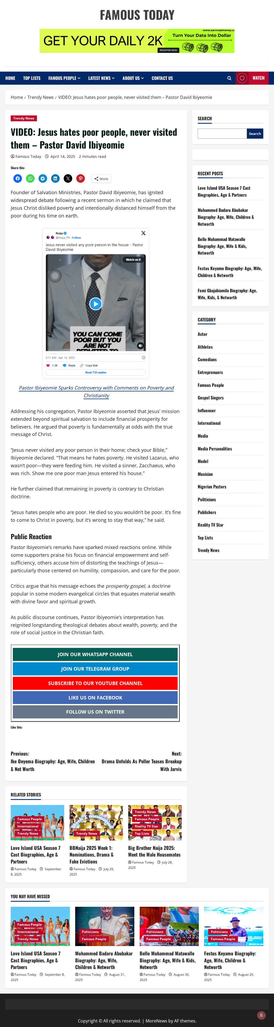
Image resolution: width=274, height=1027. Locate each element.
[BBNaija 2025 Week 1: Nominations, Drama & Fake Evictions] (96, 823)
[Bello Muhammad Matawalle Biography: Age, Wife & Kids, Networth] (169, 926)
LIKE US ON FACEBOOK (95, 697)
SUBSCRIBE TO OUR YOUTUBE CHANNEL (95, 683)
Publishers (207, 512)
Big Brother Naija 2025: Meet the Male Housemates (154, 851)
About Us (131, 78)
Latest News (99, 78)
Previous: (53, 761)
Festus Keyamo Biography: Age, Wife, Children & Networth (230, 271)
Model (203, 461)
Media (203, 436)
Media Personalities (215, 448)
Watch (259, 78)
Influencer (207, 410)
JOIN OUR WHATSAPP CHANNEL (95, 654)
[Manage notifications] (261, 1015)
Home (10, 78)
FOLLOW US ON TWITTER (95, 712)
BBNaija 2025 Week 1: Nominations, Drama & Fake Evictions (91, 854)
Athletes (205, 347)
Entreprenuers (210, 372)
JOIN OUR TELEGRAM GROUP (95, 669)
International (28, 826)
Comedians (207, 359)
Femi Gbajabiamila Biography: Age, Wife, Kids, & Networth (227, 294)
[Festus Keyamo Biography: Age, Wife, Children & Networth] (233, 926)
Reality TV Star (146, 826)
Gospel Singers (211, 397)
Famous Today (137, 14)
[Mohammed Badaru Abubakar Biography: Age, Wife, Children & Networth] (104, 926)
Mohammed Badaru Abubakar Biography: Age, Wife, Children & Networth (226, 217)
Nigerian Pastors (212, 486)
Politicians (207, 499)
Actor (202, 334)
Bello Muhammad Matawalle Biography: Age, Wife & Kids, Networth (222, 246)
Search (205, 118)
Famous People (62, 78)
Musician (205, 474)
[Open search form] (229, 78)
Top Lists (31, 78)
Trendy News (23, 118)
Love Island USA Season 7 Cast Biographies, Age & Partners (35, 854)
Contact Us (162, 78)
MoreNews (156, 1021)
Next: (141, 761)
